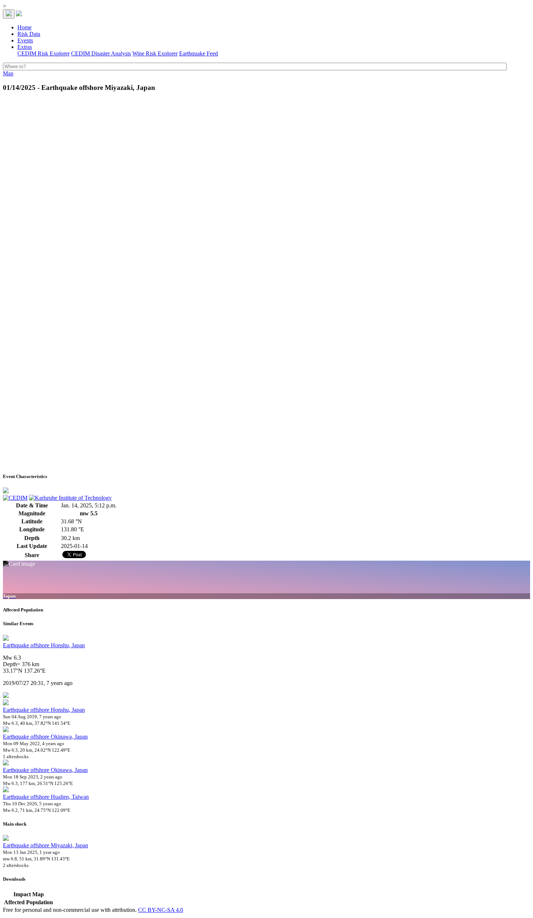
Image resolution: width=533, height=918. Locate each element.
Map (8, 73)
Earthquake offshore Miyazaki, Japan (45, 845)
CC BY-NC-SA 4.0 (160, 910)
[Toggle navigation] (9, 13)
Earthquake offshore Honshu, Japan (44, 645)
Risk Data (28, 34)
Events (25, 40)
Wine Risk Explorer (155, 53)
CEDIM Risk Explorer (43, 53)
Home (24, 27)
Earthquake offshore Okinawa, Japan (45, 737)
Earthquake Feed (198, 53)
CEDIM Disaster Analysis (101, 53)
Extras (24, 47)
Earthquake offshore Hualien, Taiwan (46, 797)
